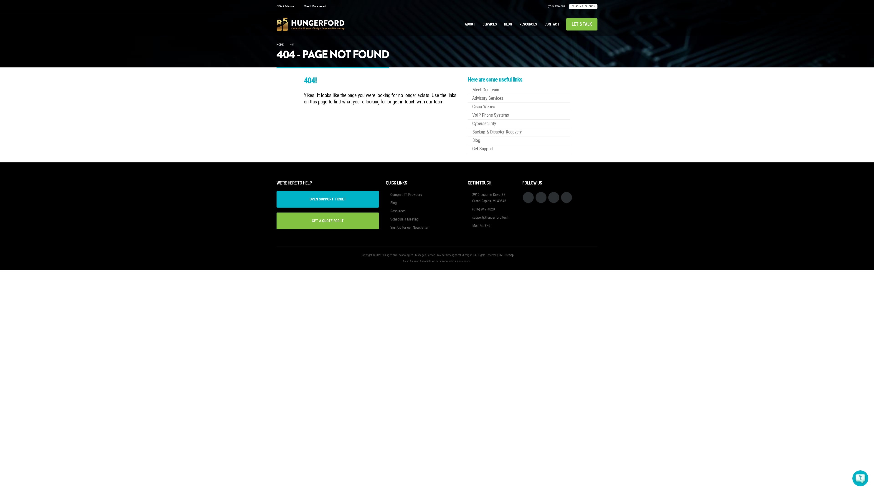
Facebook (528, 197)
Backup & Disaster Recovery (497, 132)
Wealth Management (315, 6)
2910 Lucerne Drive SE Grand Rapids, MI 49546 (489, 197)
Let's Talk (582, 24)
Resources (528, 24)
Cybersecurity (484, 123)
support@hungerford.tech (490, 217)
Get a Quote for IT (328, 221)
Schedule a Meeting (404, 219)
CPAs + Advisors (285, 6)
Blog (508, 24)
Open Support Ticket (328, 199)
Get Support (482, 148)
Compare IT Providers (406, 194)
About (470, 24)
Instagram (553, 197)
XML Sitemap (506, 255)
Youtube (541, 197)
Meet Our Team (485, 89)
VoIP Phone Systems (490, 115)
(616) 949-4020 (556, 6)
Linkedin (566, 197)
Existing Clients (583, 6)
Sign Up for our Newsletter (409, 227)
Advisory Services (487, 98)
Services (490, 24)
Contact (551, 24)
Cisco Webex (483, 106)
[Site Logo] (311, 24)
